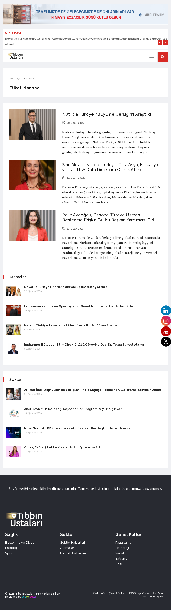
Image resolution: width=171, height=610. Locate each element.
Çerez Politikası (117, 593)
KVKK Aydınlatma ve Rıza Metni (146, 593)
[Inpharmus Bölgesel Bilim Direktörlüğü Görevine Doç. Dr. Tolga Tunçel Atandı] (13, 348)
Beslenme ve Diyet (19, 543)
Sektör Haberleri (72, 543)
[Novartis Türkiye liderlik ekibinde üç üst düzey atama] (13, 291)
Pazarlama (123, 543)
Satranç (121, 558)
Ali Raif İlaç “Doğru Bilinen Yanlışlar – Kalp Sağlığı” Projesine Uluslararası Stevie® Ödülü (92, 390)
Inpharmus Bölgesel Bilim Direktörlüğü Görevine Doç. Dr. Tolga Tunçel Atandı (84, 344)
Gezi (118, 564)
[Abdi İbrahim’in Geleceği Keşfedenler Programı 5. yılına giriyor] (13, 413)
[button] (160, 42)
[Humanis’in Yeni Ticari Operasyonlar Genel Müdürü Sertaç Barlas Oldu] (13, 310)
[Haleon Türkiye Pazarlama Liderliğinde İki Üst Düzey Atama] (13, 329)
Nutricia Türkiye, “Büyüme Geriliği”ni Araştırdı (107, 114)
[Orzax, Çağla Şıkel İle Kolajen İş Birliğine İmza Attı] (13, 451)
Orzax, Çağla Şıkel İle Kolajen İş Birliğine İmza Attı (62, 447)
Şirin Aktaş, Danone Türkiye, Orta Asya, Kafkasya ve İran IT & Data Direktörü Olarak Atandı (110, 167)
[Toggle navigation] (151, 56)
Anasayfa (15, 78)
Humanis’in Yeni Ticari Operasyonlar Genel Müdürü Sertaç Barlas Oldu (78, 306)
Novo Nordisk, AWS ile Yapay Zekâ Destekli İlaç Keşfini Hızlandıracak (77, 428)
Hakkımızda (99, 593)
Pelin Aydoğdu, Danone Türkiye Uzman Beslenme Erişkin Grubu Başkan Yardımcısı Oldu (109, 217)
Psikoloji (11, 548)
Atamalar (67, 548)
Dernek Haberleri (73, 553)
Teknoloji (122, 548)
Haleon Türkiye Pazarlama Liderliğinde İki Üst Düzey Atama (70, 325)
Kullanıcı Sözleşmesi (153, 596)
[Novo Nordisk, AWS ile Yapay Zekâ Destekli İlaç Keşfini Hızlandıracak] (13, 432)
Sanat (119, 553)
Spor (9, 553)
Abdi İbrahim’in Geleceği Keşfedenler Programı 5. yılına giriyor (73, 409)
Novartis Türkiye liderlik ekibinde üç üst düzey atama (65, 287)
